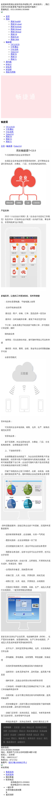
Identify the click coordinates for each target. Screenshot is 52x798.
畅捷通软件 (11, 742)
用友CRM (15, 39)
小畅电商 (21, 735)
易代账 (9, 62)
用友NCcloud (16, 24)
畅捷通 (9, 42)
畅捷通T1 (22, 738)
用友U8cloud (16, 32)
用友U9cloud (16, 29)
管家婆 (17, 727)
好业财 (9, 69)
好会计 (9, 64)
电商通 (29, 735)
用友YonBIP (16, 21)
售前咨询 (10, 772)
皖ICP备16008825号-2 (18, 762)
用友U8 (14, 34)
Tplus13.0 (14, 52)
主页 (3, 146)
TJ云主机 (14, 49)
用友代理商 (10, 72)
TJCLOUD (15, 44)
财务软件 (31, 738)
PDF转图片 (13, 731)
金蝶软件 (21, 742)
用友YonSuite (16, 27)
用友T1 (14, 59)
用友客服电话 (32, 731)
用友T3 (14, 57)
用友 (8, 19)
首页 (8, 16)
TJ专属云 (14, 47)
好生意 (9, 67)
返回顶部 (10, 795)
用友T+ (14, 738)
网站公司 (30, 727)
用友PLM (15, 37)
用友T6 (14, 54)
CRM (23, 727)
